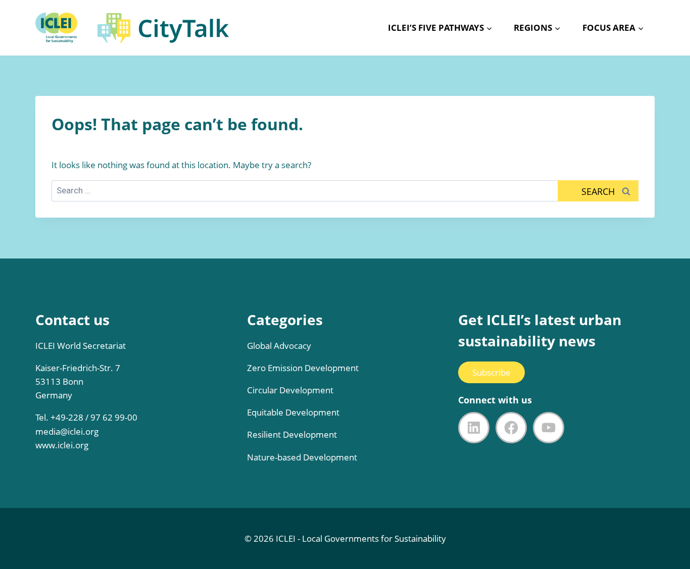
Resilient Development (292, 434)
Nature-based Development (302, 457)
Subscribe (491, 372)
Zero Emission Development (303, 368)
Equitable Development (293, 412)
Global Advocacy (279, 345)
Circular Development (290, 390)
